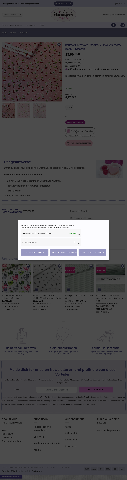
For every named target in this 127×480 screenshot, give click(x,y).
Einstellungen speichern (92, 252)
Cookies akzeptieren (35, 252)
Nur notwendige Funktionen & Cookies (64, 252)
